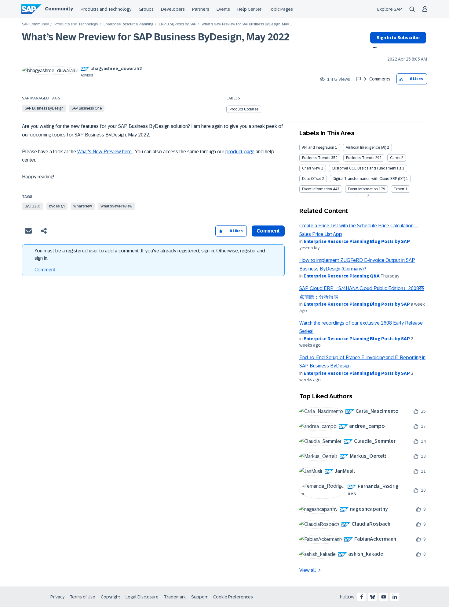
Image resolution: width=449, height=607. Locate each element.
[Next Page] (367, 195)
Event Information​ (363, 189)
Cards (395, 158)
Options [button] (373, 48)
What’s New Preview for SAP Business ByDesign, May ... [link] (247, 24)
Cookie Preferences (233, 596)
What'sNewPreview (116, 206)
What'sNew (82, 206)
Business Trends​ (360, 158)
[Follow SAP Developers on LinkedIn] (394, 596)
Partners (200, 9)
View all (307, 570)
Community (59, 8)
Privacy (57, 596)
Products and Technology (106, 9)
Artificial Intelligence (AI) (366, 147)
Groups (146, 9)
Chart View (311, 168)
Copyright (110, 596)
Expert (399, 189)
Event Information (317, 189)
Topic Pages (281, 9)
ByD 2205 (33, 206)
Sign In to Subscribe (398, 37)
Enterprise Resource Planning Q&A (342, 276)
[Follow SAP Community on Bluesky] (372, 596)
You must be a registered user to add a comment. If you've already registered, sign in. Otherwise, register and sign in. (150, 254)
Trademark (175, 596)
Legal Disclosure (142, 596)
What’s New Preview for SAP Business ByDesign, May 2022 (156, 37)
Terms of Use (82, 596)
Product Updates (244, 109)
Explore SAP (389, 9)
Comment (45, 269)
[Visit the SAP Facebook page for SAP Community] (361, 596)
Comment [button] (268, 230)
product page (239, 151)
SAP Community (35, 24)
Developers (173, 9)
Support (199, 596)
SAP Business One (86, 108)
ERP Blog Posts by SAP (177, 24)
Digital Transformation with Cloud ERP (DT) (369, 179)
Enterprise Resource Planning (128, 24)
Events (223, 9)
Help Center (249, 9)
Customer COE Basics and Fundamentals (366, 168)
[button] (401, 79)
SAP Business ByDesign (44, 108)
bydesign (57, 206)
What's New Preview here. (105, 151)
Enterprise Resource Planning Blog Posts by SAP (357, 241)
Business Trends (316, 158)
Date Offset (311, 179)
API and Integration (318, 147)
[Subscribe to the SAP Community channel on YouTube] (383, 596)
